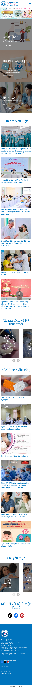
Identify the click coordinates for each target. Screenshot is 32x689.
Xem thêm (8, 45)
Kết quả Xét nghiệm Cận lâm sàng (8, 580)
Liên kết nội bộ (5, 666)
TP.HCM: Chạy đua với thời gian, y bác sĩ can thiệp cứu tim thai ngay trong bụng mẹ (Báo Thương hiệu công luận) (16, 151)
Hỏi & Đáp (9, 98)
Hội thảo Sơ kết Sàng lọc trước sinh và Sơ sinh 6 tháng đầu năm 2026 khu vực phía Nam (15, 212)
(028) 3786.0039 (7, 657)
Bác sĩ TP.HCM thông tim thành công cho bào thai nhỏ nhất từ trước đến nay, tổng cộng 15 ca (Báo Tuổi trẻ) (16, 485)
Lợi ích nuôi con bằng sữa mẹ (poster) (15, 456)
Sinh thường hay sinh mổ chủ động (12, 100)
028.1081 (19, 8)
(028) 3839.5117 (24, 647)
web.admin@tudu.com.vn (10, 660)
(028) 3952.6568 (7, 645)
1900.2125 (26, 8)
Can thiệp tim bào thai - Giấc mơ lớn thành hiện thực (9, 345)
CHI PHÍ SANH (12, 37)
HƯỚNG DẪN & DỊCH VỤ (16, 63)
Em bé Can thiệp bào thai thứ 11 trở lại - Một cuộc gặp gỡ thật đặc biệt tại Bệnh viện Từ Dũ (16, 243)
